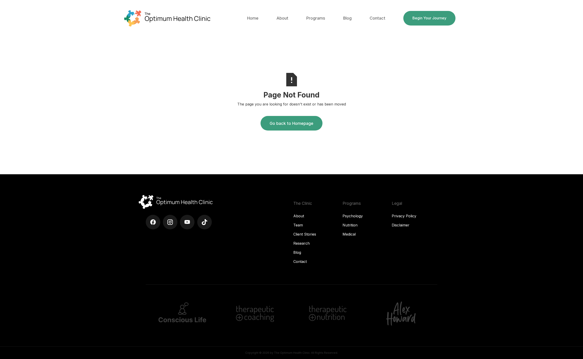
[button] (282, 18)
